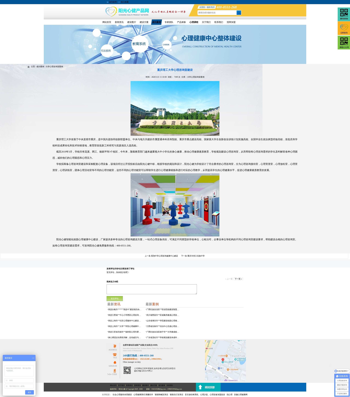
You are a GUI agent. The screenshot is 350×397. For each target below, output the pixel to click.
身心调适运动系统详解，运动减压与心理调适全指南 (125, 337)
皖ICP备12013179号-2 (143, 371)
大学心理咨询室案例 (54, 67)
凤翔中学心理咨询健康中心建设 (164, 256)
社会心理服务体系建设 (122, 395)
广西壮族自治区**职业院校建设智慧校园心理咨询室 (163, 309)
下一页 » (238, 279)
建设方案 (144, 22)
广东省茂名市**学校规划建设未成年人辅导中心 (163, 337)
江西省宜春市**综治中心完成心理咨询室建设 (163, 326)
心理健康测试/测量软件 (143, 395)
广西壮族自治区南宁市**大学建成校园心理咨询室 (163, 332)
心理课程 (193, 22)
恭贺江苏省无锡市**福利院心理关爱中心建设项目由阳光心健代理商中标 (125, 332)
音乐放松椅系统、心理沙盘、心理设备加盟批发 (205, 395)
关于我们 (206, 22)
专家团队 (169, 22)
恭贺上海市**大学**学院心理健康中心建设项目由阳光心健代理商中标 (125, 326)
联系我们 (218, 22)
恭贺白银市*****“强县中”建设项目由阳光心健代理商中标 (125, 309)
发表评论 (110, 269)
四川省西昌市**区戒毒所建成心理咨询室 (163, 315)
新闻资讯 (119, 22)
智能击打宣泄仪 (176, 395)
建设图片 (131, 22)
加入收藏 (125, 2)
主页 (33, 67)
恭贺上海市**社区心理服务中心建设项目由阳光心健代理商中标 (125, 321)
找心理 (229, 395)
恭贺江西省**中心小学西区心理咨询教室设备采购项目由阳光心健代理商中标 (125, 315)
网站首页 (106, 22)
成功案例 (156, 22)
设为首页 (113, 2)
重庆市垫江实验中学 (196, 256)
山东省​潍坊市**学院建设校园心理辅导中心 (163, 321)
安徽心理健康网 (240, 395)
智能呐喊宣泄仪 (161, 395)
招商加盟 (231, 22)
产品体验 (181, 22)
